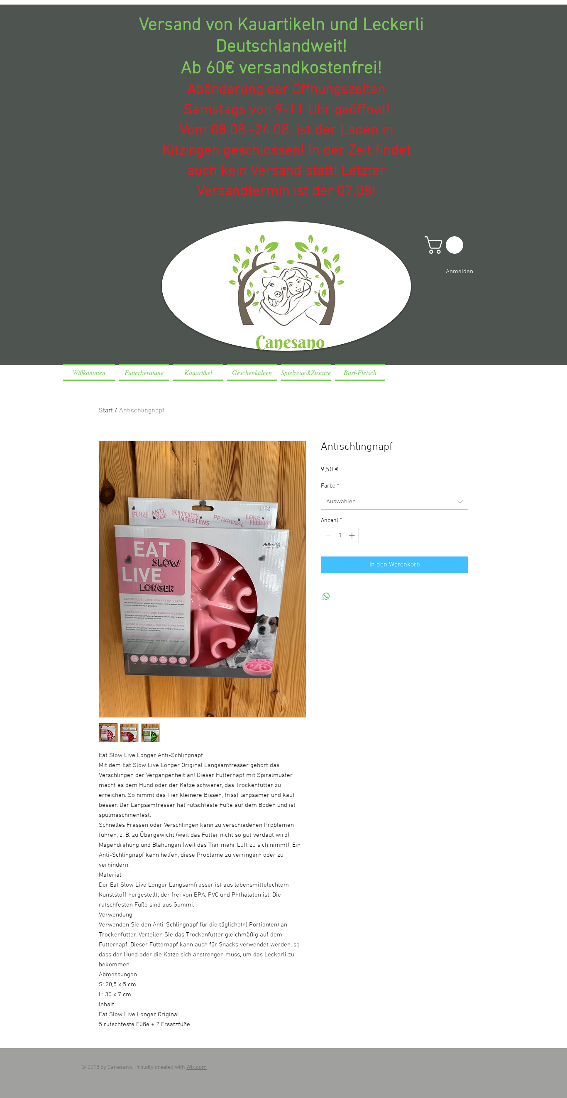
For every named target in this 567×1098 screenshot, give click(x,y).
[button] (446, 245)
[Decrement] (327, 535)
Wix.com (196, 1067)
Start (106, 411)
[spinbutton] (339, 535)
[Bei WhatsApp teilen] (326, 596)
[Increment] (352, 535)
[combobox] (394, 502)
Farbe (330, 486)
